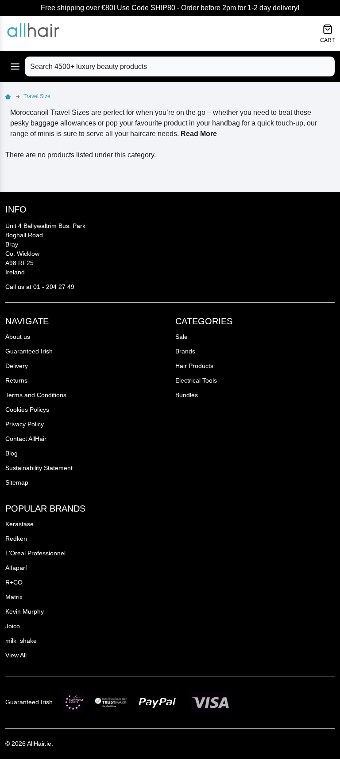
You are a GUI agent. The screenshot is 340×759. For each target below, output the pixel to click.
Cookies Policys (27, 409)
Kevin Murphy (24, 611)
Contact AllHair (25, 438)
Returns (16, 380)
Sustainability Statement (39, 467)
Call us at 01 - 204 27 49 (39, 286)
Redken (16, 538)
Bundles (186, 394)
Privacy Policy (24, 424)
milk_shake (21, 640)
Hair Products (194, 365)
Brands (185, 351)
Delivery (16, 365)
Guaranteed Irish (29, 351)
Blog (11, 453)
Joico (12, 626)
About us (17, 336)
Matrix (14, 596)
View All (16, 655)
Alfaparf (16, 567)
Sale (181, 336)
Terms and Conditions (35, 394)
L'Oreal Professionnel (35, 553)
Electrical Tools (196, 380)
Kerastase (19, 524)
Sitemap (16, 482)
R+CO (14, 582)
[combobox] (180, 66)
